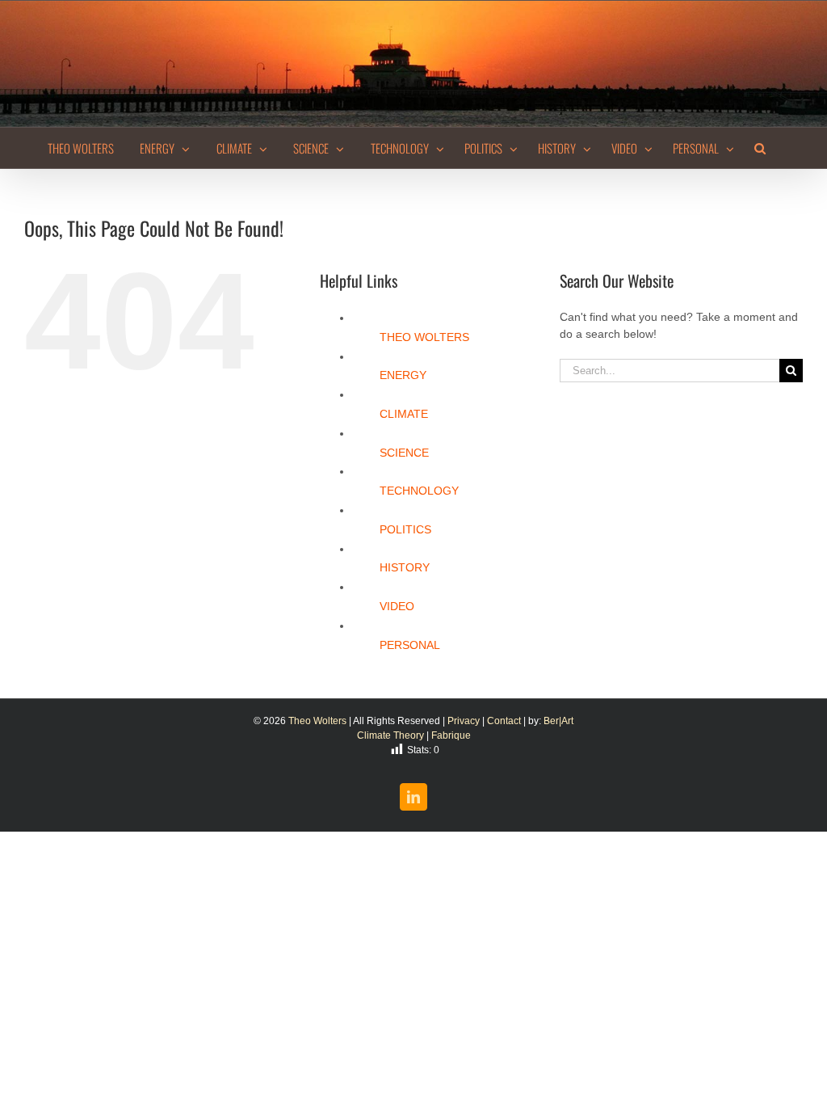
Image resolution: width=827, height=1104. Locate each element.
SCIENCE (404, 452)
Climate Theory (390, 735)
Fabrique (451, 735)
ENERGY (403, 375)
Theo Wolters (317, 721)
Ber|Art (558, 721)
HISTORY (405, 567)
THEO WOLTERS (424, 337)
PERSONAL (410, 644)
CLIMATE (404, 413)
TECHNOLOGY (419, 490)
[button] (760, 148)
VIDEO (397, 606)
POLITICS (405, 529)
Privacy (463, 721)
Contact (504, 721)
